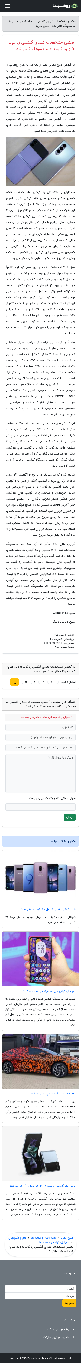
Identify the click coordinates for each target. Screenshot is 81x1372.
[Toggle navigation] (7, 6)
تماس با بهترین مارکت (56, 1337)
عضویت (69, 1303)
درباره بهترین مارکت (58, 1329)
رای (14, 682)
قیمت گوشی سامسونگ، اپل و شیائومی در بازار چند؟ (48, 910)
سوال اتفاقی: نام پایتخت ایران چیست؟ (51, 798)
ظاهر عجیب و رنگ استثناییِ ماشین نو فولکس (52, 1094)
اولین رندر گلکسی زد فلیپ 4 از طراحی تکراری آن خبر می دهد (43, 1186)
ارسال (69, 817)
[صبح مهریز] (65, 6)
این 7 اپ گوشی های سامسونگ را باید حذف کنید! (49, 991)
